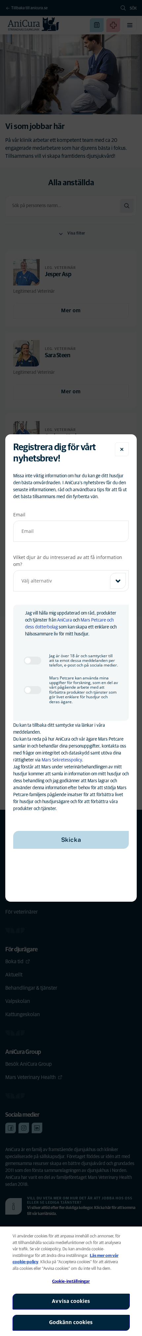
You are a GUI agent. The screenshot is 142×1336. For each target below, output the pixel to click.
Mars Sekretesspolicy (62, 760)
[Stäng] (122, 449)
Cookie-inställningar (71, 1281)
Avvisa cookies (71, 1301)
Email (19, 514)
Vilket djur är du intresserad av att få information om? (67, 560)
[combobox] (71, 580)
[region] (71, 1281)
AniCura (64, 620)
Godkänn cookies (71, 1322)
